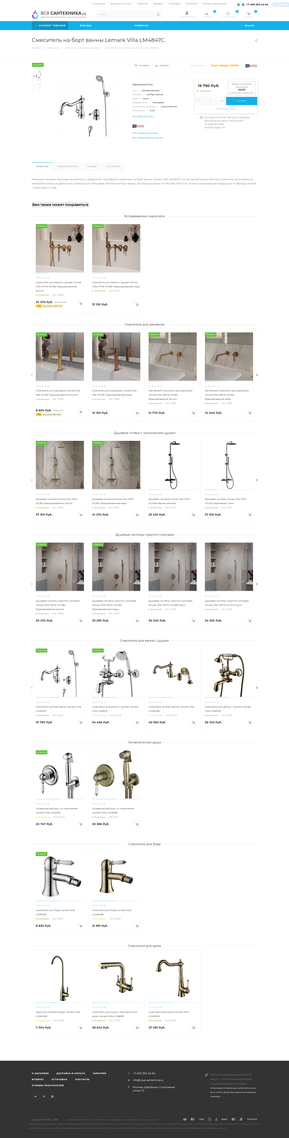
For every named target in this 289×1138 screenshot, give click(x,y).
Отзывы (92, 166)
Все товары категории (145, 133)
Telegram (43, 1096)
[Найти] (158, 14)
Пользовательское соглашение (228, 1084)
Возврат (38, 1079)
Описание (42, 166)
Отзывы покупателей (48, 1085)
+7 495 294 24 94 (257, 4)
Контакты (82, 1079)
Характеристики (68, 166)
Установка (59, 1079)
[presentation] (32, 375)
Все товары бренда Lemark (147, 137)
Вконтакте (35, 1096)
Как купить (113, 166)
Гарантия (99, 1073)
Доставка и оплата (71, 1073)
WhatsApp (52, 1096)
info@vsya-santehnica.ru (148, 1080)
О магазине (40, 1073)
